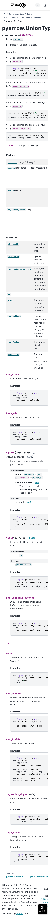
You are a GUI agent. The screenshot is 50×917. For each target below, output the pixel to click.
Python (30, 14)
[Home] (4, 14)
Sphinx (19, 913)
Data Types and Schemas (32, 17)
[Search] (37, 5)
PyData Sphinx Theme (44, 902)
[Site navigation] (5, 5)
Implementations (16, 14)
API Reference (12, 17)
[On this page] (45, 5)
